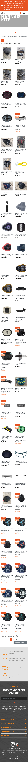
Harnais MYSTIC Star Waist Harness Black (20, 234)
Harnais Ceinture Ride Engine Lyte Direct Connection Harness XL (20, 626)
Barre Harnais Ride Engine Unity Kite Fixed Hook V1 (20, 319)
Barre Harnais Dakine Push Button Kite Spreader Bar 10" (7, 390)
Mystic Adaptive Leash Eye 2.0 (5, 275)
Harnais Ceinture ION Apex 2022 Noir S (21, 529)
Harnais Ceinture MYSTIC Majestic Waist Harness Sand (6, 341)
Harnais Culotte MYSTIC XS (19, 82)
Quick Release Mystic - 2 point (21, 364)
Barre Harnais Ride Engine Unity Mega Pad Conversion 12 (20, 127)
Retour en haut (20, 643)
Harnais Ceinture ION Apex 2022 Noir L (7, 529)
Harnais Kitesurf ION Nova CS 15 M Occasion (20, 150)
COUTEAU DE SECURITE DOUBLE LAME (19, 172)
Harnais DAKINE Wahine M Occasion (20, 193)
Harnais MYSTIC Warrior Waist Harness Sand (5, 319)
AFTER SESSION (7, 719)
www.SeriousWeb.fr (14, 758)
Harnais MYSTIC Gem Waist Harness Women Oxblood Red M (7, 104)
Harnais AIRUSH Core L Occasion (6, 193)
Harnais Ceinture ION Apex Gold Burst (7, 296)
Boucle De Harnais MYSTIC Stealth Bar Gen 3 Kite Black (20, 297)
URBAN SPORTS (7, 731)
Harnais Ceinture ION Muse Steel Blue (21, 255)
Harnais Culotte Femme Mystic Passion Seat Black (20, 341)
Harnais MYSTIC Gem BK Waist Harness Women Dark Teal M (21, 103)
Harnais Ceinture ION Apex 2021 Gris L (21, 601)
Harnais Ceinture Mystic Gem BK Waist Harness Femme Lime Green (20, 438)
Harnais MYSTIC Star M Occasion (6, 171)
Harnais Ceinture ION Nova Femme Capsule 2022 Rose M (7, 577)
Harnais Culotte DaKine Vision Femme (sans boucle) (5, 365)
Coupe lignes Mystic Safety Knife (6, 214)
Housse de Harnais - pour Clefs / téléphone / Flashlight (7, 438)
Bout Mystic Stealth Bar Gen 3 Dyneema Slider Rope (20, 484)
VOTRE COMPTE (7, 723)
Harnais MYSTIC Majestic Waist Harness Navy (5, 463)
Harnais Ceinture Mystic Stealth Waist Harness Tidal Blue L (7, 127)
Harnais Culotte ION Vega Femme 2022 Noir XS (20, 506)
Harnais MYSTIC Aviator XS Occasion (7, 82)
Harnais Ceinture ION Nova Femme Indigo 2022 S (7, 602)
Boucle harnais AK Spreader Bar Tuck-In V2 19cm (20, 414)
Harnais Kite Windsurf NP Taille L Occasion (6, 506)
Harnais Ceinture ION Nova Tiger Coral (7, 255)
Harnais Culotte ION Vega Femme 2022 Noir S (6, 553)
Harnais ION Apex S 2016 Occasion (20, 389)
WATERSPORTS (7, 727)
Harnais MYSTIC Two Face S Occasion (6, 149)
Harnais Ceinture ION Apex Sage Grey (7, 234)
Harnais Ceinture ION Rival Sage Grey (21, 214)
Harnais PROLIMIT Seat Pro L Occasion (6, 60)
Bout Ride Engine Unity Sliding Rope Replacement (6, 484)
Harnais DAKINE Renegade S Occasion (19, 61)
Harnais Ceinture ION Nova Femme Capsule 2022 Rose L (21, 576)
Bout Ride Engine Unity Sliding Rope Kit (21, 462)
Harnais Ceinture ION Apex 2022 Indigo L (21, 552)
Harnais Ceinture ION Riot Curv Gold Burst (21, 275)
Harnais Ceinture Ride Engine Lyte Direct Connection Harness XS (6, 626)
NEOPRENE (5, 735)
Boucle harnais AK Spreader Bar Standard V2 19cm (6, 414)
